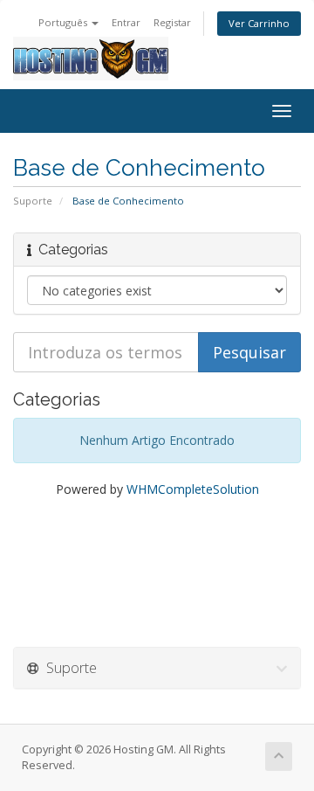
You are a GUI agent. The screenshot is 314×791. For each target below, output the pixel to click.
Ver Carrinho (259, 23)
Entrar (126, 22)
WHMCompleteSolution (192, 489)
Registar (172, 22)
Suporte (32, 200)
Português (64, 22)
